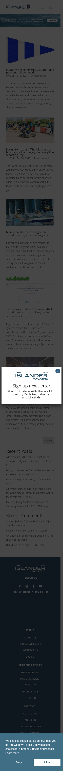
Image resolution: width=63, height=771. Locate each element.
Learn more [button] (12, 753)
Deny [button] (19, 762)
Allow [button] (47, 762)
